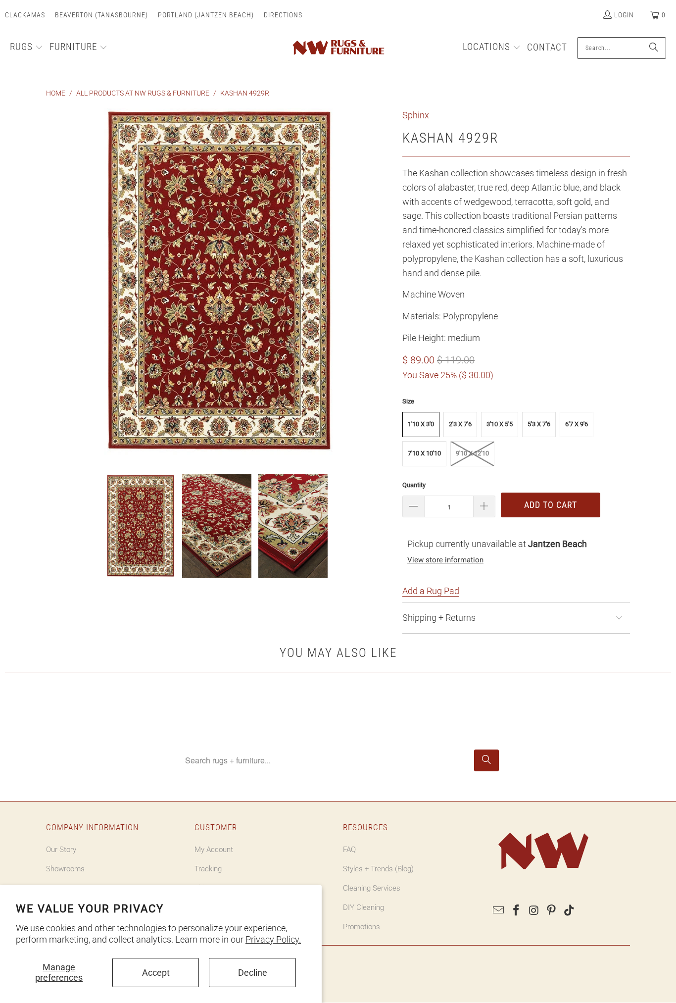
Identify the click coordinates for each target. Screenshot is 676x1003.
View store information (445, 559)
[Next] (385, 283)
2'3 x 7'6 (460, 424)
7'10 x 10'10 (424, 453)
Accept (156, 972)
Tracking (208, 868)
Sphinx (415, 115)
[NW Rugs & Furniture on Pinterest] (551, 910)
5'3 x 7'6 (539, 424)
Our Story (61, 849)
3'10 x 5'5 (499, 424)
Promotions (361, 926)
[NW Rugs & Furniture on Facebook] (516, 910)
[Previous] (53, 283)
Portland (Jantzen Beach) (206, 15)
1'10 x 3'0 (421, 424)
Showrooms (65, 868)
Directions (283, 15)
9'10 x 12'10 (472, 453)
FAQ (349, 849)
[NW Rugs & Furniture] (337, 48)
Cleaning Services (371, 888)
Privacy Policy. (273, 939)
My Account (213, 849)
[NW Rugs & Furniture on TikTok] (569, 910)
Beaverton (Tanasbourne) (101, 15)
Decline (252, 972)
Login (624, 15)
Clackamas (25, 15)
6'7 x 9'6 (576, 424)
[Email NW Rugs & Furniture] (498, 910)
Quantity (414, 485)
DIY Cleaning (363, 907)
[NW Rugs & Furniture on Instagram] (534, 910)
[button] (26, 48)
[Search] (653, 48)
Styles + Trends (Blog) (378, 868)
